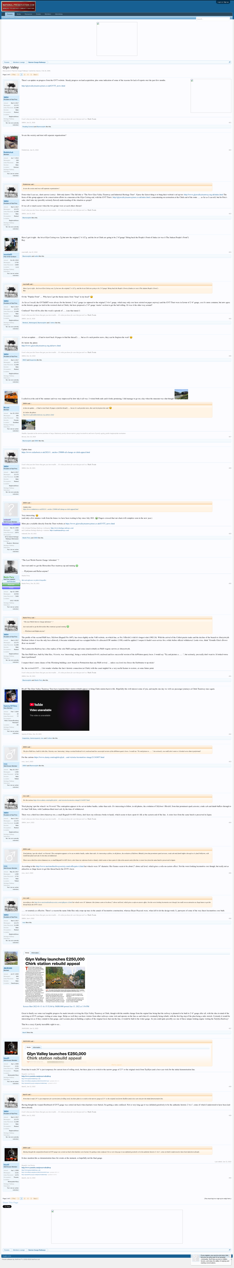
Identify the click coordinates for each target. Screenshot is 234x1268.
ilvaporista (33, 360)
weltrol (37, 256)
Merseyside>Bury (13, 1075)
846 (17, 976)
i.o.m (17, 267)
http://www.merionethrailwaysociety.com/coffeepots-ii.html (60, 866)
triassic (38, 71)
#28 (230, 468)
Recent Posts (21, 17)
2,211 (17, 1066)
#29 (230, 533)
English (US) (7, 1256)
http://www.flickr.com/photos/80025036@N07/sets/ (35, 1081)
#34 (230, 822)
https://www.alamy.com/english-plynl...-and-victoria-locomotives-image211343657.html (69, 757)
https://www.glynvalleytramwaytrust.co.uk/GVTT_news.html (90, 523)
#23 (230, 213)
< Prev (13, 74)
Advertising (58, 14)
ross (42, 738)
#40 (230, 1178)
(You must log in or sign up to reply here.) (217, 1198)
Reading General (28, 126)
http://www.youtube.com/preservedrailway (36, 1076)
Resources (28, 14)
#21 (230, 122)
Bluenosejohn (41, 126)
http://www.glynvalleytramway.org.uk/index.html (203, 194)
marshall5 (8, 254)
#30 (230, 583)
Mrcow (6, 408)
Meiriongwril (33, 322)
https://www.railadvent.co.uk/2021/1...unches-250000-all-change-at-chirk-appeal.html (56, 452)
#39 (230, 1115)
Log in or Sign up (223, 2)
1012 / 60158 (14, 600)
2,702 (17, 262)
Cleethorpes (15, 983)
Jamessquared (35, 738)
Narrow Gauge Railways (20, 71)
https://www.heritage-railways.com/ (62, 528)
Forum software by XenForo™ (21, 1259)
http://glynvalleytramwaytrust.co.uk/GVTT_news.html (43, 85)
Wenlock (25, 322)
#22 (230, 150)
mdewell (24, 533)
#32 (230, 734)
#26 (230, 356)
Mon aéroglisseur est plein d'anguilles (34, 580)
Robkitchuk (8, 152)
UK (18, 725)
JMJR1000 (8, 968)
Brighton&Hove (14, 116)
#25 (230, 318)
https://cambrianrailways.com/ (59, 530)
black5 (24, 1032)
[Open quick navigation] (229, 62)
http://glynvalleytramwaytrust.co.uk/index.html (131, 197)
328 (17, 160)
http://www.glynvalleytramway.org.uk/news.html (41, 345)
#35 (230, 873)
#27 (230, 437)
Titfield (16, 779)
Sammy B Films (10, 706)
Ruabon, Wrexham (13, 543)
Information (35, 953)
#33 (230, 761)
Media (27, 953)
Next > (36, 74)
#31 (230, 676)
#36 (230, 918)
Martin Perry (26, 538)
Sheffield (16, 422)
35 (18, 714)
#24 (230, 252)
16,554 (16, 594)
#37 (230, 1028)
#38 (230, 1086)
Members (48, 14)
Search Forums (9, 17)
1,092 (17, 772)
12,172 (16, 105)
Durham (16, 167)
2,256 (17, 530)
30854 (6, 97)
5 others (49, 738)
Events (38, 14)
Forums (10, 14)
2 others (52, 322)
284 (17, 415)
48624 (24, 360)
